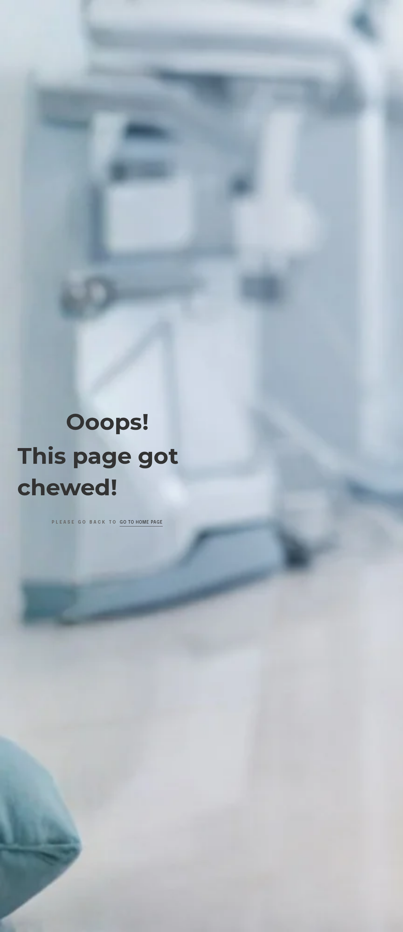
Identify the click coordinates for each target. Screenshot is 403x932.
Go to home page (141, 522)
